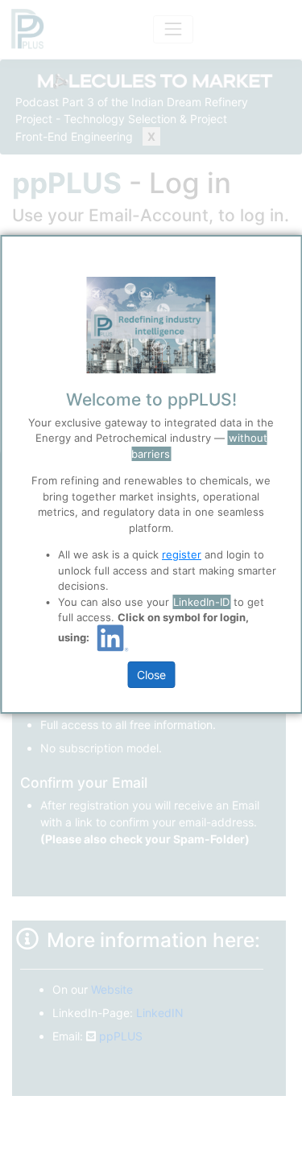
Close (151, 675)
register (181, 554)
